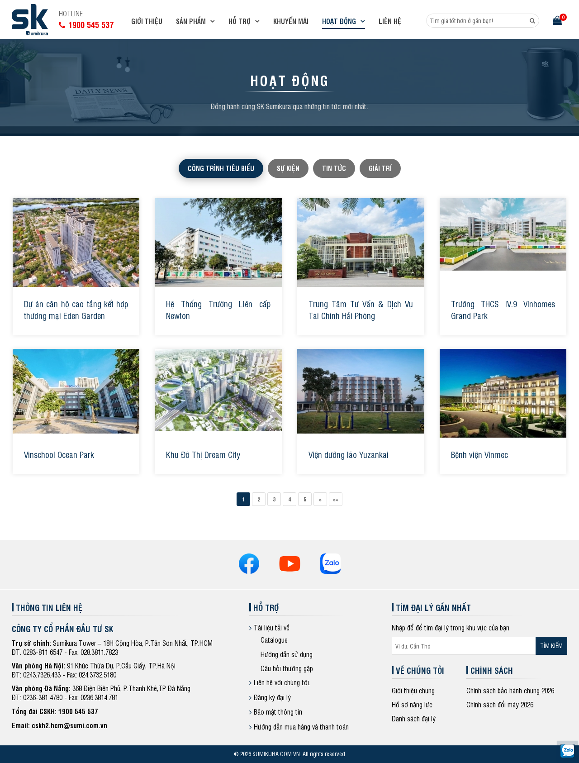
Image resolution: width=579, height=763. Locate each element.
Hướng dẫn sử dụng (287, 654)
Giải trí (380, 168)
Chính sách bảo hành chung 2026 (510, 690)
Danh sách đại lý (414, 718)
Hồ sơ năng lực (412, 704)
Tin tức (334, 168)
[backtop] (567, 307)
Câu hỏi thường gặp (287, 668)
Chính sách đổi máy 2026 (499, 704)
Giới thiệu (146, 21)
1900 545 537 (78, 711)
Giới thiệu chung (413, 690)
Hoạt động (339, 21)
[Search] (532, 20)
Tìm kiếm (551, 645)
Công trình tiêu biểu (221, 168)
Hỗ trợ (239, 21)
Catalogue (274, 639)
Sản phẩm (191, 21)
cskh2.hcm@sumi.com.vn (69, 725)
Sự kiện (288, 168)
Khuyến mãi (290, 21)
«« (335, 499)
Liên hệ (390, 21)
